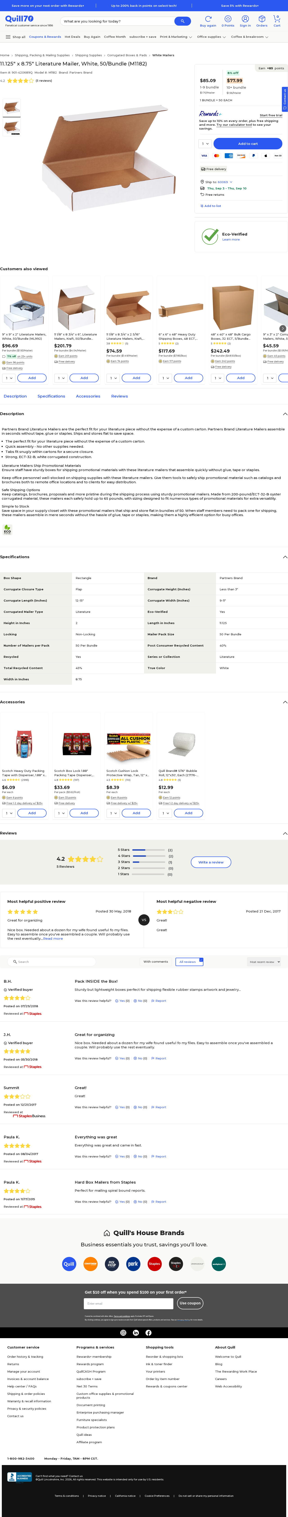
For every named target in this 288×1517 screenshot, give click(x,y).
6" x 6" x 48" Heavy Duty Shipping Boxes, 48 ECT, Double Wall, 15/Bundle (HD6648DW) (177, 336)
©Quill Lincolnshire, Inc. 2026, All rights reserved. (66, 1479)
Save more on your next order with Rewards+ (48, 5)
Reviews (119, 396)
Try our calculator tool (234, 124)
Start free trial (271, 115)
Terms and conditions (122, 1316)
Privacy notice (97, 1495)
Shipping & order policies (26, 1394)
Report (160, 1000)
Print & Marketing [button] (173, 36)
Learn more (231, 239)
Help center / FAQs (22, 1386)
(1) (170, 862)
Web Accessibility (228, 1386)
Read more (53, 938)
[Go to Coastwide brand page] (90, 1265)
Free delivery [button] (15, 368)
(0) (171, 868)
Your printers (155, 1371)
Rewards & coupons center (166, 1386)
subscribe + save (142, 36)
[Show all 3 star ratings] (149, 862)
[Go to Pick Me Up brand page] (112, 1265)
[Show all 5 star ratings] (148, 850)
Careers (221, 1379)
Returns (13, 1364)
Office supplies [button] (209, 36)
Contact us (15, 1416)
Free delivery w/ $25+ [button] (124, 803)
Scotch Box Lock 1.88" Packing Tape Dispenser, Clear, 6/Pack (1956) (73, 773)
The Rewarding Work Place (236, 1371)
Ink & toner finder (159, 1364)
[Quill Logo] (19, 18)
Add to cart (248, 144)
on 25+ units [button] (24, 356)
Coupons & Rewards (45, 36)
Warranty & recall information (29, 1401)
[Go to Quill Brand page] (69, 1265)
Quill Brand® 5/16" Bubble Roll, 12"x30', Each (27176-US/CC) (178, 773)
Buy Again (92, 36)
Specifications (51, 396)
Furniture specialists (91, 1420)
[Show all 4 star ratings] (149, 856)
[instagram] (123, 1332)
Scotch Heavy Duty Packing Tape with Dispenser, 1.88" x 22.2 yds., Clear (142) (23, 773)
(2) (170, 850)
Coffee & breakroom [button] (247, 36)
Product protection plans (95, 1427)
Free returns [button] (214, 194)
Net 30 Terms (87, 1386)
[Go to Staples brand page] (154, 1265)
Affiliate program (89, 1442)
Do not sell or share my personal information (206, 1495)
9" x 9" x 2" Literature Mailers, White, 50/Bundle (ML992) (24, 336)
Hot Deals (72, 36)
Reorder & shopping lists (164, 1356)
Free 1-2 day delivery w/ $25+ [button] (25, 803)
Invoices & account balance (28, 1379)
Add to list (213, 206)
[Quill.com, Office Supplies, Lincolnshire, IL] (19, 1477)
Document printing (90, 1405)
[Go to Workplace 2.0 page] (219, 1265)
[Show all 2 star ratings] (149, 868)
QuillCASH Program (91, 1371)
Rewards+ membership (94, 1356)
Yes (122, 1000)
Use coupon (190, 1303)
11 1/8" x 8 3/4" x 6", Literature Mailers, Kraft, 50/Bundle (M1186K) (75, 336)
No (140, 1000)
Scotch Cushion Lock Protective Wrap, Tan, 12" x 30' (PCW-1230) (126, 773)
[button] (182, 21)
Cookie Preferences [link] (157, 1495)
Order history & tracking (25, 1356)
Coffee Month (115, 36)
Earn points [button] (271, 68)
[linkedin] (136, 1332)
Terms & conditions (67, 1495)
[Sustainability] (9, 529)
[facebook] (148, 1332)
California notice (125, 1495)
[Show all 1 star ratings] (148, 874)
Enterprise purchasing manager (100, 1412)
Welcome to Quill (228, 1356)
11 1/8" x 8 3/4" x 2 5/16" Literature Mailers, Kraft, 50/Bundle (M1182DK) (124, 336)
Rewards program (90, 1364)
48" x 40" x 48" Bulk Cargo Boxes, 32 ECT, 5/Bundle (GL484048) (231, 336)
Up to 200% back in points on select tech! (144, 5)
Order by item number (163, 1379)
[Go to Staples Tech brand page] (176, 1265)
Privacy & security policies (26, 1408)
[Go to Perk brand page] (133, 1265)
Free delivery (216, 169)
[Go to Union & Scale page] (197, 1265)
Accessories (88, 396)
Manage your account (23, 1371)
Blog (218, 1364)
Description (15, 396)
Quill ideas (84, 1434)
